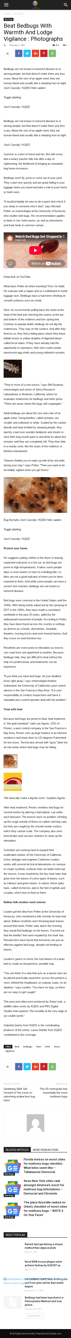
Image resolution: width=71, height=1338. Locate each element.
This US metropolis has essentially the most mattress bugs (53, 1092)
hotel (47, 1046)
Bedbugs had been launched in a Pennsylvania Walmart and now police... (44, 1301)
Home (7, 13)
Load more (34, 1315)
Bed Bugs (18, 13)
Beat (17, 1046)
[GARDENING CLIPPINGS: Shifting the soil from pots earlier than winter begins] (35, 1281)
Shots (57, 1046)
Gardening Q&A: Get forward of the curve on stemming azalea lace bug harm (19, 1094)
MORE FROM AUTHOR (45, 1149)
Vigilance (10, 1051)
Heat (38, 1046)
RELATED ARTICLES (17, 1149)
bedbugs (27, 1046)
